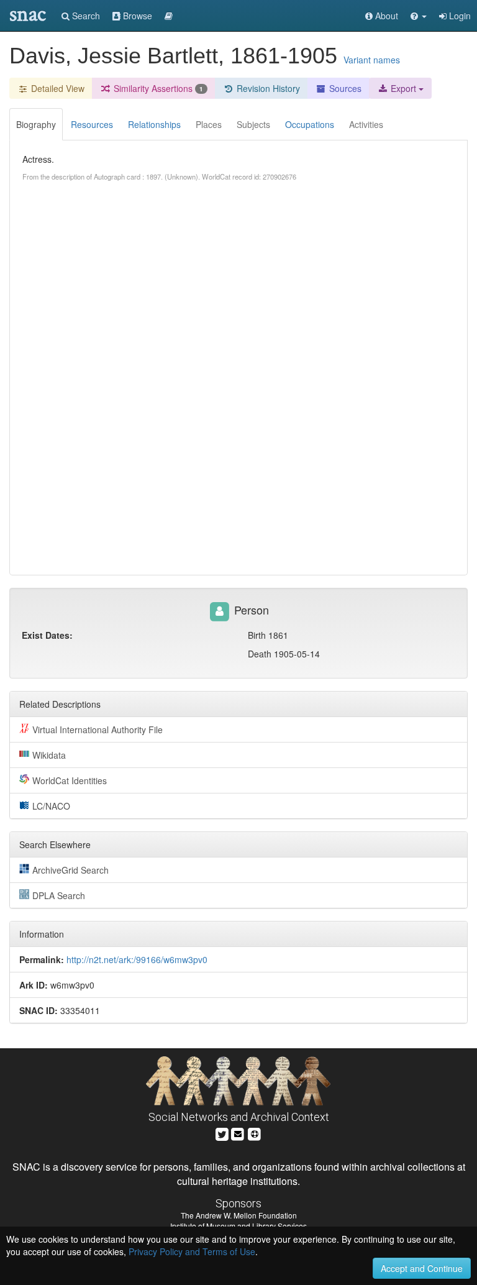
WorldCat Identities (69, 780)
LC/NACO (51, 806)
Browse (136, 15)
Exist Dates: (47, 635)
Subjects (253, 124)
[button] (418, 15)
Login (459, 15)
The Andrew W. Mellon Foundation (239, 1215)
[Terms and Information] (254, 1132)
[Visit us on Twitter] (222, 1132)
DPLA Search (58, 895)
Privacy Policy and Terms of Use (192, 1251)
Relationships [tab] (154, 124)
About (385, 15)
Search (85, 15)
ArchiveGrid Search (70, 870)
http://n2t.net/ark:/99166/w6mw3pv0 (136, 959)
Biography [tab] (36, 124)
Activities (366, 124)
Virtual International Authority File (97, 729)
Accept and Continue (422, 1268)
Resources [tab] (92, 124)
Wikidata (49, 755)
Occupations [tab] (309, 124)
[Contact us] (237, 1132)
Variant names (371, 59)
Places (209, 124)
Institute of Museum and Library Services (238, 1225)
